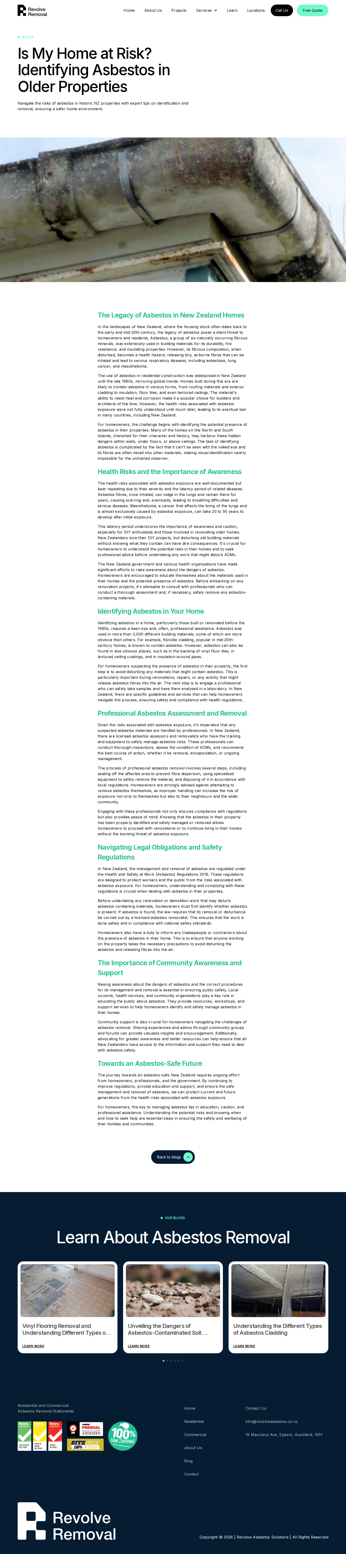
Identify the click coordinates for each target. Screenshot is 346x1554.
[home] (32, 10)
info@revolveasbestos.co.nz (271, 1421)
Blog (188, 1461)
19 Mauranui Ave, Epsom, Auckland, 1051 (284, 1434)
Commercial (195, 1434)
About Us (193, 1447)
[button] (206, 10)
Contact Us (255, 1408)
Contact (191, 1474)
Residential (194, 1421)
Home (189, 1408)
